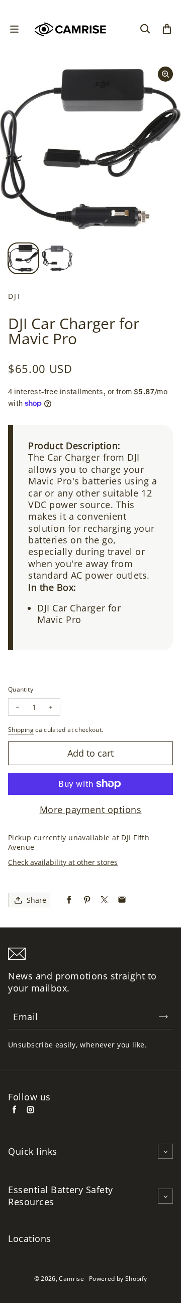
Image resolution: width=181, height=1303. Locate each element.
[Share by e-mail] (122, 900)
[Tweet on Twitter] (104, 900)
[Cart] (167, 29)
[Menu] (14, 29)
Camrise (71, 1278)
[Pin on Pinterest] (86, 900)
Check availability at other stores (63, 862)
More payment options (91, 810)
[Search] (145, 29)
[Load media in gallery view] (23, 258)
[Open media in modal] (165, 74)
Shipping (21, 729)
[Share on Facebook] (69, 900)
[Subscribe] (163, 1016)
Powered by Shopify (118, 1278)
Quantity (20, 689)
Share (36, 900)
